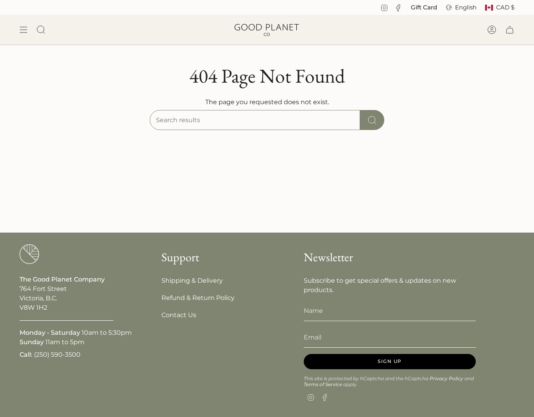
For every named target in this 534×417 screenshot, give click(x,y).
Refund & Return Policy (198, 297)
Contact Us (178, 315)
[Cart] (510, 30)
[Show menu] (23, 30)
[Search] (372, 120)
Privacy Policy (446, 378)
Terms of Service (323, 384)
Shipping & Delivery (192, 280)
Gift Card (424, 7)
